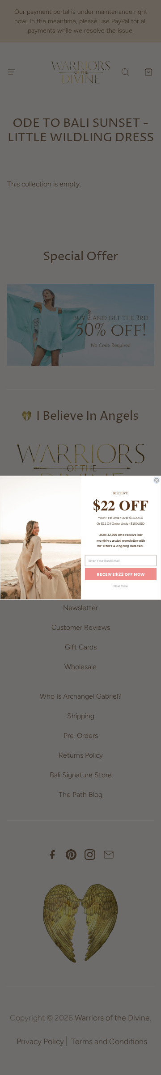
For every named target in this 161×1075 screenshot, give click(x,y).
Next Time (121, 586)
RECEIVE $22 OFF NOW (120, 574)
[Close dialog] (157, 480)
